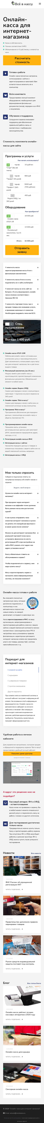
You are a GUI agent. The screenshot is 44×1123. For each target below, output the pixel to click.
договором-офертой (22, 1121)
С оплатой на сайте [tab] (15, 670)
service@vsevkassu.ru (17, 1113)
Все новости (36, 853)
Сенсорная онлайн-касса (17, 1089)
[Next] (39, 772)
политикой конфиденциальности (30, 1118)
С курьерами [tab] (13, 675)
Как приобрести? (32, 211)
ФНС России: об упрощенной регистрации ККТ (19, 883)
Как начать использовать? (28, 160)
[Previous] (5, 772)
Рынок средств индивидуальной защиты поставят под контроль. (20, 962)
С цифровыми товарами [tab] (17, 681)
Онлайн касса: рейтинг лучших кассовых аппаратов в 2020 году (20, 1013)
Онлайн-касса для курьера (18, 1052)
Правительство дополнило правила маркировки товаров (22, 923)
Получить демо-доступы (22, 753)
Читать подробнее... (14, 889)
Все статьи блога (34, 983)
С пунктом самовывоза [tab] (16, 686)
